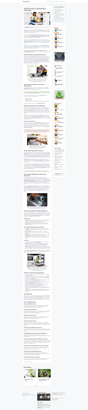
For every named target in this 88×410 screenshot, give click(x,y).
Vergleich (39, 407)
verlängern (29, 252)
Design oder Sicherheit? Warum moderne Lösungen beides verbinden (58, 157)
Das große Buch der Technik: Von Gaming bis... (61, 42)
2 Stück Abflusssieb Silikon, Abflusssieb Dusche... (60, 114)
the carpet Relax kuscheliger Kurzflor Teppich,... (60, 143)
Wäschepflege (38, 408)
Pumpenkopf (44, 45)
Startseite (47, 1)
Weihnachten (48, 407)
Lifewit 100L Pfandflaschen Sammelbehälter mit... (61, 118)
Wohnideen (56, 393)
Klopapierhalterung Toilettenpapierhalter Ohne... (60, 126)
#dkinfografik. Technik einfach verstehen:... (60, 30)
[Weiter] (49, 377)
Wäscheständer (41, 408)
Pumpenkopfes (31, 47)
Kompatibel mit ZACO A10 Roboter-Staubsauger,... (61, 84)
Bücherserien (40, 403)
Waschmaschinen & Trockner (44, 407)
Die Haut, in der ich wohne (61, 109)
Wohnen (59, 105)
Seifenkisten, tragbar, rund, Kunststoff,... (61, 76)
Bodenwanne (38, 36)
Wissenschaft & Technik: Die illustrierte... (60, 38)
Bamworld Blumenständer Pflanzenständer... (61, 138)
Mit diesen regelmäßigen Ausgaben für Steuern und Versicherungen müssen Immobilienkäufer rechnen (59, 150)
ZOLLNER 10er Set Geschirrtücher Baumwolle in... (61, 122)
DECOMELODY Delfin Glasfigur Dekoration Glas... (60, 68)
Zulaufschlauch (42, 115)
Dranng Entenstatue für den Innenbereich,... (60, 80)
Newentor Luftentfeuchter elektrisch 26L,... (61, 72)
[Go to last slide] (24, 377)
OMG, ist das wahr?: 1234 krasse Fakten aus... (61, 46)
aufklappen (32, 27)
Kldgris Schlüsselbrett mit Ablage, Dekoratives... (61, 130)
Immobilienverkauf (62, 1)
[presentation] (29, 373)
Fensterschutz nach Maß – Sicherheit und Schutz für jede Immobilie (58, 154)
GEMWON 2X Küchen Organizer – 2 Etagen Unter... (60, 134)
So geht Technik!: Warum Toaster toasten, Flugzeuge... (60, 34)
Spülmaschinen (30, 87)
